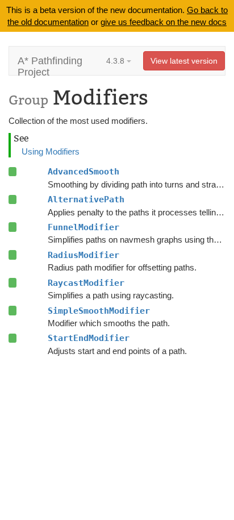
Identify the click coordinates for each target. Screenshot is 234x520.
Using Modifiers (51, 151)
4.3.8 (116, 60)
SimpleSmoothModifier (99, 311)
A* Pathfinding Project (50, 65)
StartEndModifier (88, 338)
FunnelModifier (83, 227)
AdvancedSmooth (83, 172)
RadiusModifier (83, 255)
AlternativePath (86, 199)
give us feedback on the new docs (164, 22)
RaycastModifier (86, 283)
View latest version (184, 60)
